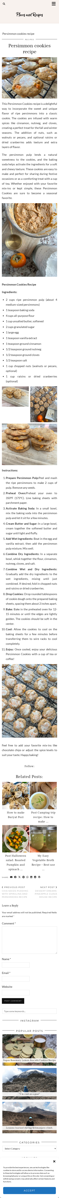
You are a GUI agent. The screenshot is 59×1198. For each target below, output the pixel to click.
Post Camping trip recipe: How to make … (43, 817)
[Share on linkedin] (31, 877)
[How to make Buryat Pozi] (15, 795)
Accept (29, 1190)
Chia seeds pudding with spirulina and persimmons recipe (15, 892)
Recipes (29, 39)
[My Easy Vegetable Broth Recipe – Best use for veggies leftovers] (43, 838)
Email (6, 973)
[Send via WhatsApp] (27, 877)
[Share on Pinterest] (24, 877)
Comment (9, 923)
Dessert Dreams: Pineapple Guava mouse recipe (46, 892)
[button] (55, 4)
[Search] (4, 3)
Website (7, 986)
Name (6, 959)
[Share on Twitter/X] (19, 877)
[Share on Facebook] (15, 877)
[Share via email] (11, 877)
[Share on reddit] (35, 877)
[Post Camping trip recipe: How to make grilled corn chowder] (43, 795)
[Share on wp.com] (39, 877)
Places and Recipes (29, 15)
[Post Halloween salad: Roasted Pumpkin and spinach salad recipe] (15, 838)
